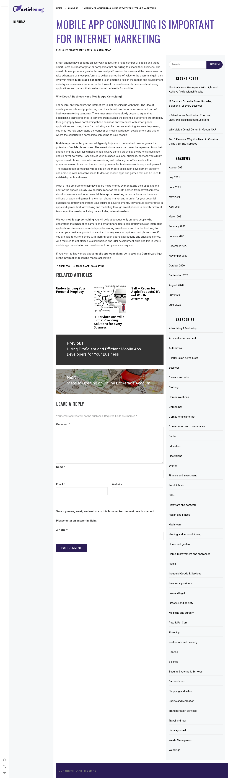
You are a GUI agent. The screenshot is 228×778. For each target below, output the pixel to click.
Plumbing (174, 632)
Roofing (173, 652)
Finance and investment (183, 475)
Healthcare (175, 524)
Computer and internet (182, 416)
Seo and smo (177, 681)
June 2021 (175, 187)
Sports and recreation (181, 701)
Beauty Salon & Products (183, 358)
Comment (63, 424)
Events (173, 465)
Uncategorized (177, 730)
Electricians (175, 456)
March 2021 (176, 216)
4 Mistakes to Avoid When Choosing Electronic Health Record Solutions (190, 117)
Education (174, 446)
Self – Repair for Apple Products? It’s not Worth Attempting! (145, 293)
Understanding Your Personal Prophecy (71, 290)
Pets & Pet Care (178, 622)
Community (175, 407)
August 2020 (176, 285)
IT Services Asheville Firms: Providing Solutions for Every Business (109, 322)
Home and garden (179, 544)
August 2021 (176, 167)
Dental (172, 436)
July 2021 (174, 177)
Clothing (173, 387)
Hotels (173, 563)
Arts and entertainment (182, 338)
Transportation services (183, 710)
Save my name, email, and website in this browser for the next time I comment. (105, 511)
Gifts (172, 495)
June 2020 (175, 304)
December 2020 (178, 246)
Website (117, 484)
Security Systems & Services (186, 671)
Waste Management (180, 740)
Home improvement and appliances (189, 554)
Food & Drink (176, 485)
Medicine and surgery (181, 612)
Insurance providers (180, 583)
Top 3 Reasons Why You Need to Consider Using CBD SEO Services (194, 141)
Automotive (176, 348)
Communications (179, 397)
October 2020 (177, 265)
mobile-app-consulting (90, 266)
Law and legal (177, 593)
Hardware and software (182, 505)
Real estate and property (183, 642)
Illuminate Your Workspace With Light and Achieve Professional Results (193, 89)
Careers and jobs (179, 377)
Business (19, 22)
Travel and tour (177, 720)
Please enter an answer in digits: (76, 520)
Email (60, 484)
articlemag (104, 50)
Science (173, 661)
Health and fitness (179, 514)
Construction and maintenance (187, 426)
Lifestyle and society (181, 603)
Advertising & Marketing (182, 328)
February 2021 (177, 226)
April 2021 (174, 206)
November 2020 (178, 255)
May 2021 (174, 197)
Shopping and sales (180, 691)
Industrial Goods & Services (185, 573)
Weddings (174, 750)
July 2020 (174, 295)
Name (60, 467)
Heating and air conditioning (185, 534)
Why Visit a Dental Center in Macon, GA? (192, 129)
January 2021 (177, 236)
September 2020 (178, 275)
